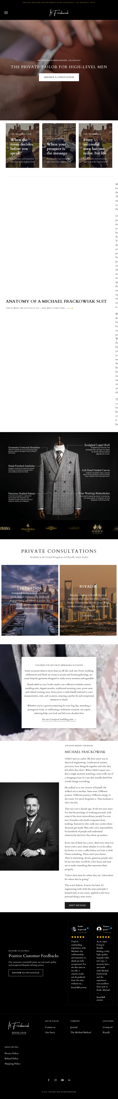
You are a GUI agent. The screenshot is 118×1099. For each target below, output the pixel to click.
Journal (73, 1027)
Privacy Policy (11, 1053)
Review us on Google (25, 972)
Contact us (50, 1027)
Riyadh (106, 1032)
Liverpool (107, 1027)
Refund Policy (11, 1058)
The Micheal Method (80, 1032)
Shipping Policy (12, 1063)
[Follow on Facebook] (48, 1080)
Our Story (50, 1032)
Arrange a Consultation (59, 77)
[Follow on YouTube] (62, 1080)
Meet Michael (77, 905)
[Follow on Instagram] (55, 1080)
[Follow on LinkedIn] (69, 1080)
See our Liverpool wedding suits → (59, 719)
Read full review (78, 987)
